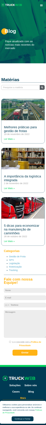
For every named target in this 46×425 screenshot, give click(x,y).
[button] (22, 418)
